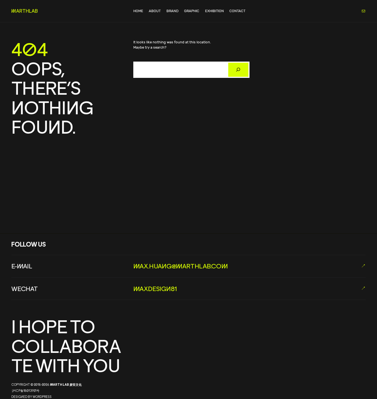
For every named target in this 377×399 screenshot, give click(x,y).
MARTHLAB (24, 11)
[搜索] (238, 70)
